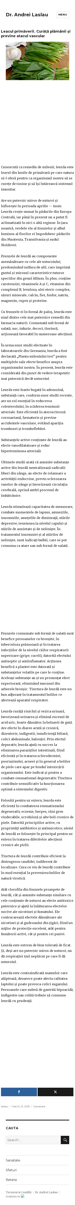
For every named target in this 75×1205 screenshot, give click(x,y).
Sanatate (39, 1106)
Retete (11, 1180)
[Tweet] (56, 1092)
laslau (4, 1106)
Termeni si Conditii (18, 1192)
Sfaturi (11, 1170)
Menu (62, 14)
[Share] (19, 1092)
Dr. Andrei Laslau (27, 14)
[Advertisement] (37, 125)
